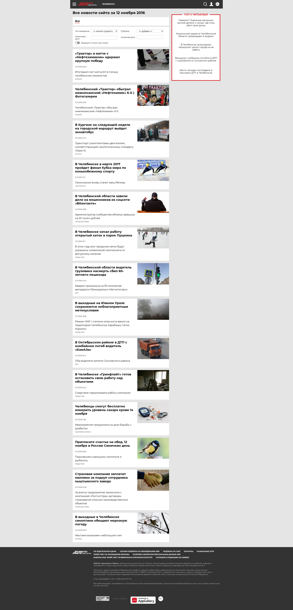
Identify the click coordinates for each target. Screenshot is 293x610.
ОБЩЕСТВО (79, 257)
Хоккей (78, 79)
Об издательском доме (105, 551)
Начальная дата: (80, 37)
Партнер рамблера (120, 598)
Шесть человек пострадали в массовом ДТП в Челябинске (195, 71)
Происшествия (82, 222)
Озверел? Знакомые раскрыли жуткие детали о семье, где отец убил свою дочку (196, 23)
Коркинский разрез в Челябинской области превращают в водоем (196, 35)
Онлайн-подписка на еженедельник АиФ (139, 551)
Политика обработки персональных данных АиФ (157, 554)
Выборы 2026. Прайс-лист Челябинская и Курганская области (123, 558)
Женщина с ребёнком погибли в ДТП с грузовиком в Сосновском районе (196, 59)
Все (77, 21)
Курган (78, 154)
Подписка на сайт (171, 551)
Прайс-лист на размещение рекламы (111, 554)
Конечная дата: (128, 37)
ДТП (76, 293)
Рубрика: (125, 31)
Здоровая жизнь (83, 432)
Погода (78, 539)
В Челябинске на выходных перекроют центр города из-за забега (196, 47)
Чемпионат (80, 186)
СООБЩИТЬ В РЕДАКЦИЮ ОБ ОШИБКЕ (172, 558)
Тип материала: (82, 31)
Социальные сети (205, 551)
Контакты (188, 551)
